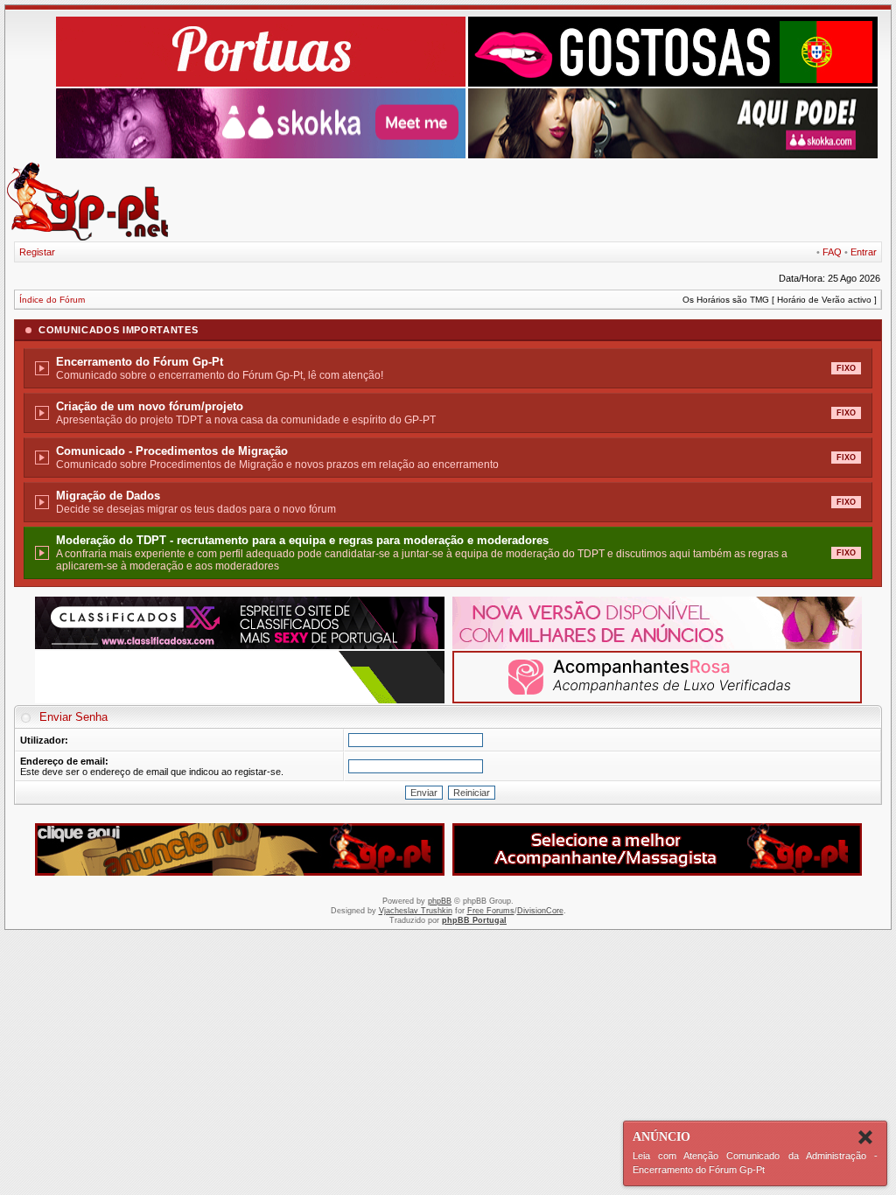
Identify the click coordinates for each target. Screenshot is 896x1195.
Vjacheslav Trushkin (415, 910)
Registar (37, 252)
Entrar (863, 252)
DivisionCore (540, 910)
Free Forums (490, 910)
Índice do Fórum (52, 299)
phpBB (440, 901)
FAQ (832, 252)
